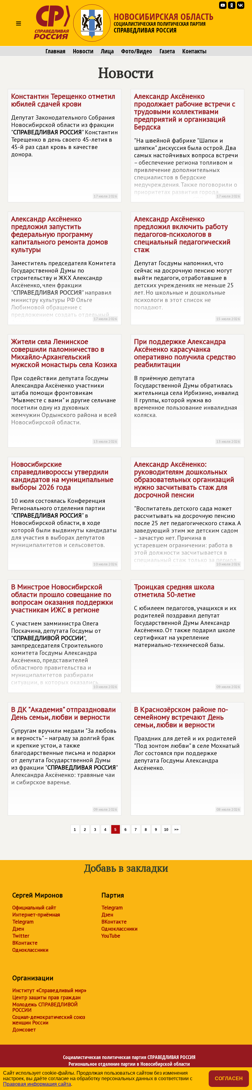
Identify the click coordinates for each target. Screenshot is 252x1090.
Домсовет (24, 1029)
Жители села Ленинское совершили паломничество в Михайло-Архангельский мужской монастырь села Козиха (64, 390)
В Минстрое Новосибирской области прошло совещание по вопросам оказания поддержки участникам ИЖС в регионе (64, 637)
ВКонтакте (24, 943)
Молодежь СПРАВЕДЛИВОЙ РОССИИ (45, 1007)
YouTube (110, 936)
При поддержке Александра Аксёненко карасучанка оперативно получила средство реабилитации (187, 390)
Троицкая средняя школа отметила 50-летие (187, 635)
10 (166, 830)
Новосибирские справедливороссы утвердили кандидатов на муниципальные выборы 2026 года (64, 512)
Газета (167, 51)
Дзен (18, 928)
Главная (55, 51)
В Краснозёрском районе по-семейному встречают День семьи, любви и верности (187, 758)
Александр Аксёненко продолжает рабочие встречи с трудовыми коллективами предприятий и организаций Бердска (187, 146)
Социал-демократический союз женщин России (48, 1019)
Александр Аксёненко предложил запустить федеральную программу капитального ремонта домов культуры (64, 269)
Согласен (229, 1078)
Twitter (20, 936)
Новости (83, 51)
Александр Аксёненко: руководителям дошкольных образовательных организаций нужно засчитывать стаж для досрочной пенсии (187, 514)
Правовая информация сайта (37, 1084)
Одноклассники (30, 950)
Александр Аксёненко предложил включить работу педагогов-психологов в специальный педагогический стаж (187, 267)
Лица (107, 51)
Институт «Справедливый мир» (49, 990)
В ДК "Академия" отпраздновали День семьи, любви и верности (64, 758)
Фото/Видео (136, 51)
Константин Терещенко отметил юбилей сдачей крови (64, 144)
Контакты (194, 51)
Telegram (22, 921)
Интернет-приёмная (36, 914)
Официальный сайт (34, 907)
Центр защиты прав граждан (46, 997)
